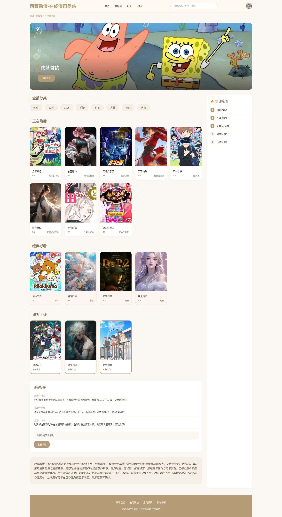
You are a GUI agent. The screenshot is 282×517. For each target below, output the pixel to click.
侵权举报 (161, 502)
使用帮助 (134, 502)
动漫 (139, 6)
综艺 (129, 6)
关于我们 (120, 502)
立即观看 (46, 78)
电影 (106, 6)
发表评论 (42, 444)
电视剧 (118, 6)
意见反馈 (147, 502)
